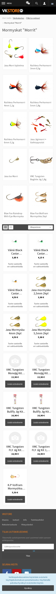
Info (25, 520)
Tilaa (28, 555)
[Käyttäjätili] (44, 3)
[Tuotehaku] (36, 3)
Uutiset (16, 520)
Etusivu (5, 520)
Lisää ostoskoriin (15, 384)
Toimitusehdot (37, 520)
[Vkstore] (12, 11)
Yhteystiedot (27, 524)
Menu (9, 3)
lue (34, 551)
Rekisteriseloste (9, 524)
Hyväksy (28, 588)
